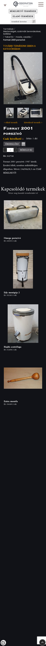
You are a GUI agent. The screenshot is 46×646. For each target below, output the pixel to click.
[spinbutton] (10, 150)
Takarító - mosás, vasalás (18, 37)
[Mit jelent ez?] (23, 139)
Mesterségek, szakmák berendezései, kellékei (22, 32)
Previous (9, 78)
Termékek (8, 29)
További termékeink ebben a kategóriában (19, 47)
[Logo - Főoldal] (23, 3)
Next (36, 78)
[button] (40, 4)
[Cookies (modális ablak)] (3, 642)
